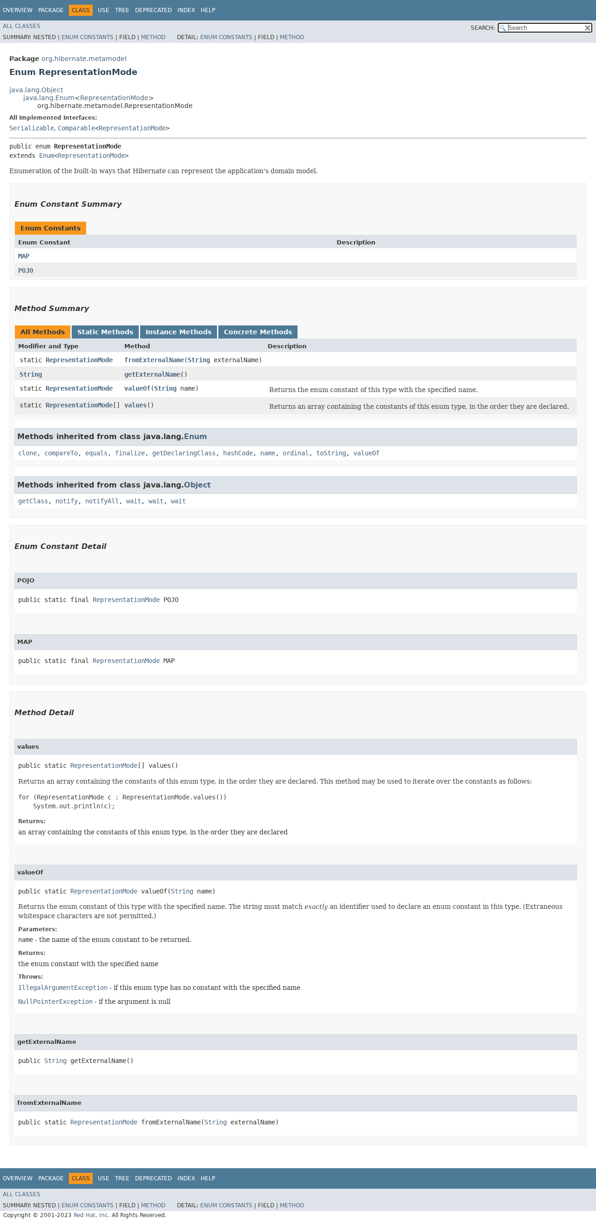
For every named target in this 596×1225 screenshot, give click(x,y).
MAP (23, 256)
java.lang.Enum (48, 98)
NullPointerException (55, 1001)
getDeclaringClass (184, 453)
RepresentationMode (114, 98)
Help (208, 10)
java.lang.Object (36, 90)
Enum (46, 155)
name (267, 453)
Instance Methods (178, 332)
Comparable (76, 128)
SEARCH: (483, 28)
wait (133, 501)
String (199, 360)
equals (96, 453)
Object (197, 485)
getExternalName (152, 374)
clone (27, 453)
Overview (18, 10)
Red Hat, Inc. (92, 1215)
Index (186, 10)
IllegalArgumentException (63, 987)
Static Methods (105, 332)
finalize (130, 453)
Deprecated (153, 10)
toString (331, 453)
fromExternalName (154, 360)
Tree (122, 10)
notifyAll (102, 501)
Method (153, 37)
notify (66, 501)
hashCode (238, 453)
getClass (33, 501)
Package (51, 10)
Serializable (31, 128)
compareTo (61, 453)
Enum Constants (87, 37)
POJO (25, 270)
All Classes (22, 26)
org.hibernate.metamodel (84, 58)
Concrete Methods (258, 332)
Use (103, 10)
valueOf (137, 388)
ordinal (296, 453)
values (135, 405)
